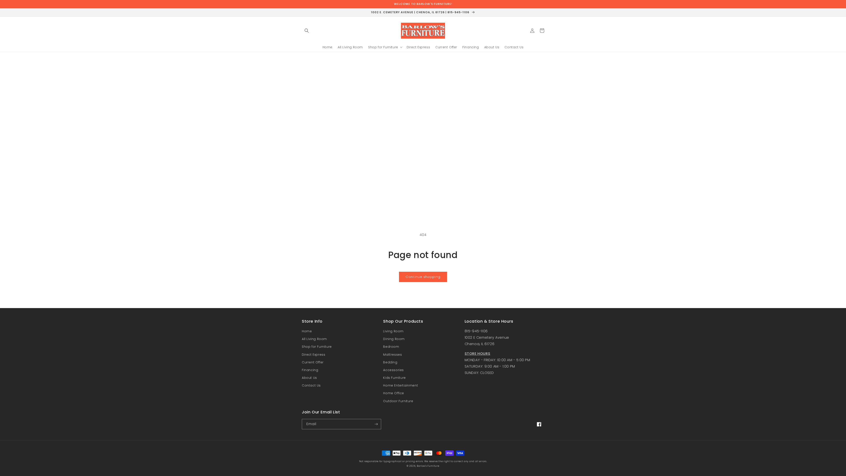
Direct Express (313, 354)
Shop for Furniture (317, 346)
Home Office (393, 393)
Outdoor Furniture (398, 401)
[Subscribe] (376, 424)
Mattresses (392, 354)
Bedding (390, 362)
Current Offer (313, 362)
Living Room (393, 331)
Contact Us (311, 385)
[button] (307, 30)
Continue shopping (423, 276)
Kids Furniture (394, 378)
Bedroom (391, 346)
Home (307, 331)
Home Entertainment (400, 385)
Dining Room (394, 339)
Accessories (393, 370)
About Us (309, 378)
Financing (310, 370)
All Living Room (314, 339)
